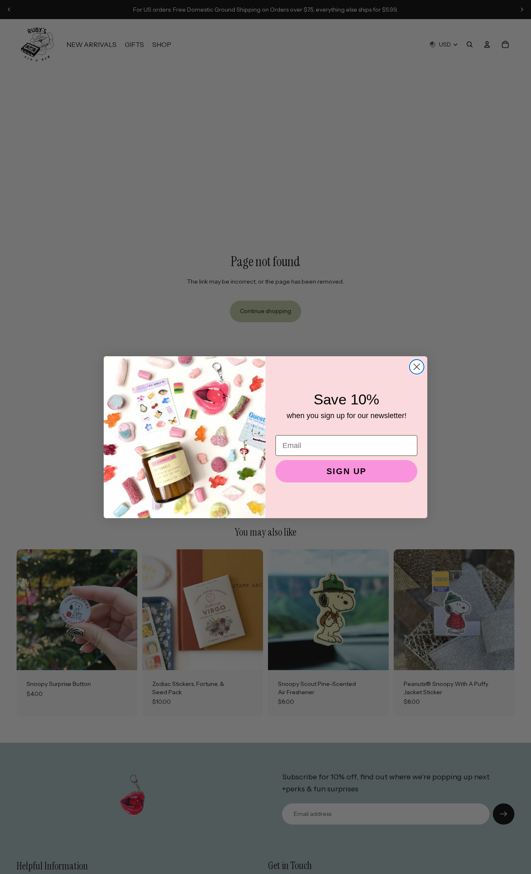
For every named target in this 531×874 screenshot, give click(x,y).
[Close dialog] (416, 367)
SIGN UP (346, 471)
